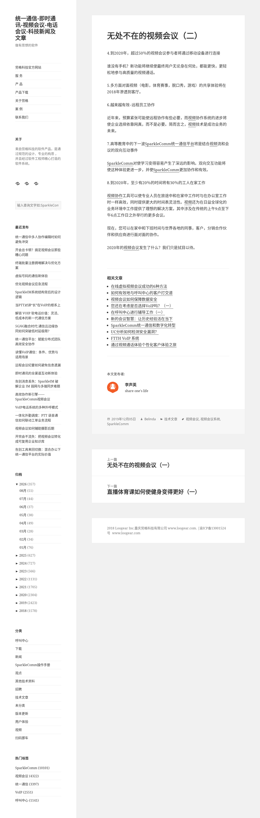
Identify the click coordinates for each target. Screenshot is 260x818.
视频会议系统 (210, 419)
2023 (23, 571)
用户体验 (21, 721)
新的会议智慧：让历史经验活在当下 (142, 318)
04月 (23, 523)
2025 (23, 555)
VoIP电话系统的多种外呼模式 (36, 407)
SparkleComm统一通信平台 (169, 143)
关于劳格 (21, 100)
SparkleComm (120, 163)
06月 (23, 507)
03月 (23, 531)
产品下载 (21, 92)
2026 (23, 484)
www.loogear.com (126, 533)
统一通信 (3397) (27, 784)
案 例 (19, 109)
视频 (18, 730)
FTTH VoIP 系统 (125, 338)
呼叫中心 (21, 640)
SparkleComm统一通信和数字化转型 (143, 325)
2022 (23, 579)
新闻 (18, 657)
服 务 (19, 75)
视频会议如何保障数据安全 (134, 299)
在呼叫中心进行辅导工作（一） (138, 312)
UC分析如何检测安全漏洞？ (135, 331)
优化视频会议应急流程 (31, 284)
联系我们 (21, 117)
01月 (23, 547)
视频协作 (114, 195)
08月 (23, 490)
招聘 (18, 689)
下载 (18, 648)
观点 (18, 673)
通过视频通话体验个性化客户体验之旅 (144, 344)
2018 (23, 610)
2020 (23, 595)
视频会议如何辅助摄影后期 (34, 428)
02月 (23, 539)
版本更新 (21, 713)
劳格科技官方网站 (28, 67)
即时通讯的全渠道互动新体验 (36, 373)
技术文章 (21, 697)
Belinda (150, 419)
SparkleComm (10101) (32, 768)
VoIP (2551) (24, 792)
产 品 (19, 84)
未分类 (20, 705)
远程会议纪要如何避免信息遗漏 (38, 365)
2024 (23, 563)
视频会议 (131, 247)
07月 (23, 499)
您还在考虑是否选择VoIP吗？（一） (142, 305)
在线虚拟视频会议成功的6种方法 (139, 286)
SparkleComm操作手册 (32, 665)
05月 (23, 515)
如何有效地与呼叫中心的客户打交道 (142, 293)
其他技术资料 (25, 681)
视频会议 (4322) (27, 776)
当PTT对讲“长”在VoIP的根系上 (38, 305)
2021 (23, 587)
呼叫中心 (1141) (27, 800)
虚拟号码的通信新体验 (31, 276)
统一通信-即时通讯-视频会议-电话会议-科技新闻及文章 (36, 28)
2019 (23, 603)
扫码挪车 (21, 738)
